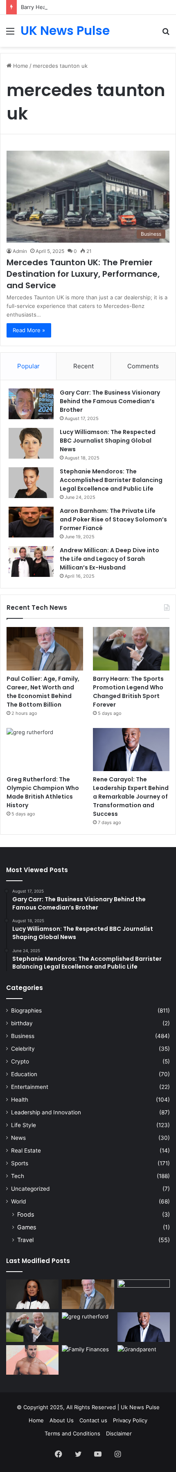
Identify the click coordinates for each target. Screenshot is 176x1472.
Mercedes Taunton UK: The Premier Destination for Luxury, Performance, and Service (83, 274)
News (18, 1137)
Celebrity (23, 1048)
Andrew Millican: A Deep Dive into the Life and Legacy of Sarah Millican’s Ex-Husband (109, 559)
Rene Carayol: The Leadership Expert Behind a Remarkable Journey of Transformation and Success (131, 796)
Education (24, 1074)
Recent (83, 366)
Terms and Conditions (72, 1433)
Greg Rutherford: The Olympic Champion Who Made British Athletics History (43, 792)
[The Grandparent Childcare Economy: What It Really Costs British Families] (143, 1360)
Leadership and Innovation (46, 1112)
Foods (25, 1214)
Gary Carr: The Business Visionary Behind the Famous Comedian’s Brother (110, 401)
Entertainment (29, 1087)
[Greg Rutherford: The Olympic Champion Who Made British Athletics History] (45, 750)
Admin (20, 251)
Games (26, 1227)
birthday (22, 1023)
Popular (28, 366)
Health (19, 1099)
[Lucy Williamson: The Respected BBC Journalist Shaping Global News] (31, 443)
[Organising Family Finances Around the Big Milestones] (88, 1360)
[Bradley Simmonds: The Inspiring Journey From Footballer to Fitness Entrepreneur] (32, 1360)
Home (19, 65)
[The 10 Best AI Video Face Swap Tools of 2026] (143, 1294)
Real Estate (26, 1150)
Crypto (20, 1061)
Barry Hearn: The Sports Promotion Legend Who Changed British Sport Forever (128, 692)
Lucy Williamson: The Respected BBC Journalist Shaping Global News (108, 440)
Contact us (93, 1420)
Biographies (26, 1010)
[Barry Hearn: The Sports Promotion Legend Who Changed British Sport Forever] (131, 649)
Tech (17, 1176)
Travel (25, 1239)
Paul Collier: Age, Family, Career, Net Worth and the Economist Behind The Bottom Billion (43, 692)
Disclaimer (119, 1433)
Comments (143, 366)
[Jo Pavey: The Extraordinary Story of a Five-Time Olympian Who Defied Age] (32, 1294)
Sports (19, 1163)
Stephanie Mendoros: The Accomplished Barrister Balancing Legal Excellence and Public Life (111, 480)
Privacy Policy (130, 1420)
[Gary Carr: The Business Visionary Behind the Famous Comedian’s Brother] (31, 403)
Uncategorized (30, 1188)
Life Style (23, 1125)
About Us (62, 1420)
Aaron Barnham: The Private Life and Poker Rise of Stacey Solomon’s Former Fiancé (113, 519)
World (18, 1201)
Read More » (29, 330)
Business (22, 1036)
